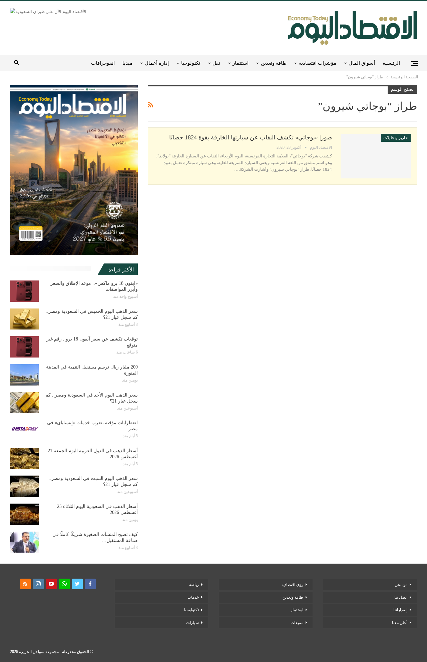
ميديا (127, 63)
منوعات (297, 622)
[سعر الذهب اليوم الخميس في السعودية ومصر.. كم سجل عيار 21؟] (24, 319)
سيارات (192, 622)
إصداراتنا (400, 610)
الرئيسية (391, 63)
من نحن (401, 584)
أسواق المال (362, 63)
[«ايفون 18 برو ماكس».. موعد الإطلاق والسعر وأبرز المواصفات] (24, 291)
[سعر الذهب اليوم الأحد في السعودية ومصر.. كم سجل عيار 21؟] (24, 403)
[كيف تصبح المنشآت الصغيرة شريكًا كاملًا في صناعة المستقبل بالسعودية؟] (24, 542)
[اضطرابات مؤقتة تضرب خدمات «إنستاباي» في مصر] (24, 430)
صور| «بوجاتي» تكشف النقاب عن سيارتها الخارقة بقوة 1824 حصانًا (250, 137)
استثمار (241, 63)
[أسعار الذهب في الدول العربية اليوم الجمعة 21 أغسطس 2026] (24, 458)
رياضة (194, 584)
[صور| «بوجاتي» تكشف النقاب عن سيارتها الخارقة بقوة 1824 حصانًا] (376, 156)
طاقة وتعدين (274, 63)
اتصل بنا (400, 597)
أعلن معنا (399, 622)
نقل (216, 63)
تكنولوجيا (190, 63)
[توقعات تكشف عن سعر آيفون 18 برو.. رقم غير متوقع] (24, 347)
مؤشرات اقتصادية (317, 63)
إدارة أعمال (157, 63)
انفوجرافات (103, 63)
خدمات (193, 597)
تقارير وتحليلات (395, 137)
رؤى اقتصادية (292, 584)
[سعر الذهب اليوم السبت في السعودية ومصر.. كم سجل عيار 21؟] (24, 486)
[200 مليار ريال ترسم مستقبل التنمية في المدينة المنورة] (24, 375)
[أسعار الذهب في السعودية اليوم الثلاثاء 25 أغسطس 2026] (24, 514)
